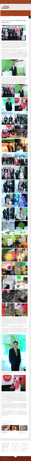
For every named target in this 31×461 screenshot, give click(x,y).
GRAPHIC (12, 15)
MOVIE (17, 13)
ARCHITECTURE (3, 15)
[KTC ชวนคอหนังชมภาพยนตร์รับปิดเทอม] (6, 428)
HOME (2, 0)
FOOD (14, 13)
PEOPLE (11, 0)
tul (2, 24)
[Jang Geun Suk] (14, 428)
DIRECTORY (24, 0)
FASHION (11, 13)
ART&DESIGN (6, 0)
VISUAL (2, 13)
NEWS (14, 0)
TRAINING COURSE (3, 2)
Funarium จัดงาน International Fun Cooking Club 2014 (22, 432)
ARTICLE (28, 0)
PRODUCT (8, 15)
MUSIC (20, 13)
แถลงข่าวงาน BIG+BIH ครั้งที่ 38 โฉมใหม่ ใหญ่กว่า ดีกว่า (9, 421)
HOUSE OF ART (18, 0)
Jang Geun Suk (12, 431)
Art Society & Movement (5, 17)
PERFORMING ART (24, 13)
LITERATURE (7, 13)
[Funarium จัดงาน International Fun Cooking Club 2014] (23, 428)
